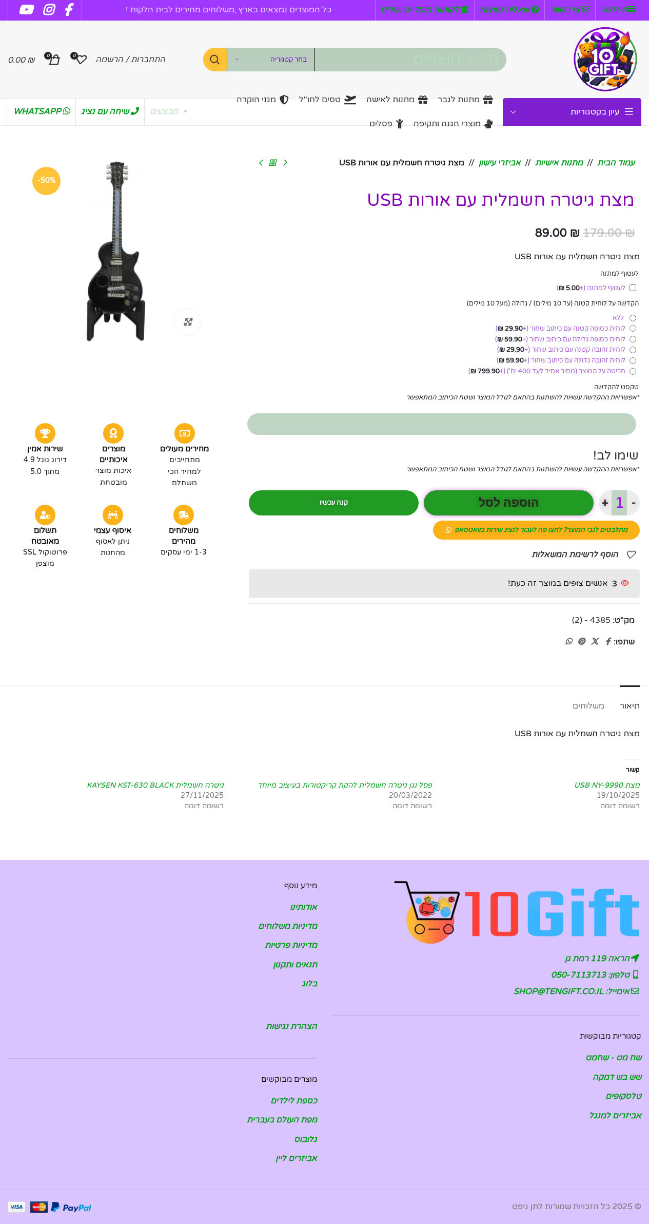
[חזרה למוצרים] (272, 163)
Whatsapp (38, 111)
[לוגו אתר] (605, 59)
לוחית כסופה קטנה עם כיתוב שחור (560, 328)
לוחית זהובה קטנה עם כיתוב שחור (561, 350)
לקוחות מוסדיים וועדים (421, 10)
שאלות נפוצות (505, 10)
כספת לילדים (293, 1101)
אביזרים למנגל (615, 1116)
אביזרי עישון (500, 163)
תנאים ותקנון (295, 965)
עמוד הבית (616, 163)
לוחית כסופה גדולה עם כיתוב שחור (560, 339)
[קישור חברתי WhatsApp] (568, 642)
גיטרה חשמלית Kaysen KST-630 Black (155, 785)
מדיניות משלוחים (287, 926)
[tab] (630, 701)
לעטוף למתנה (591, 288)
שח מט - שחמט (613, 1058)
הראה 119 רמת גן (598, 958)
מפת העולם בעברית (282, 1120)
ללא (620, 318)
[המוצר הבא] (260, 163)
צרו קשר (566, 10)
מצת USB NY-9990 (607, 785)
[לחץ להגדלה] (187, 322)
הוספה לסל (509, 503)
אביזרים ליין (296, 1158)
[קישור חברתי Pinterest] (581, 642)
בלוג (309, 984)
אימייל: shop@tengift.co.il (573, 991)
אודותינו (303, 907)
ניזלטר (613, 10)
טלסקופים (623, 1096)
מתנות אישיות (559, 163)
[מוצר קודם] (285, 163)
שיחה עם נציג (106, 111)
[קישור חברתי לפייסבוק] (607, 642)
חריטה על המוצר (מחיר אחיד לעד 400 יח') (546, 371)
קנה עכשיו (334, 503)
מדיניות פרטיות (291, 945)
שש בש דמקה (617, 1077)
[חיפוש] (215, 59)
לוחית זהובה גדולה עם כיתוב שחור (561, 360)
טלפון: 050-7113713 (591, 975)
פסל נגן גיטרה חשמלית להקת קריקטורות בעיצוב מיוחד (345, 785)
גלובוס (305, 1139)
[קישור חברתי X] (594, 642)
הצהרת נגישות (291, 1026)
